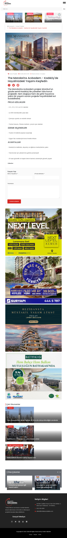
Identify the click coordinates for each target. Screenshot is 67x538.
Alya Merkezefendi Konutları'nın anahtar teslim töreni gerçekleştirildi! (19, 485)
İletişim (35, 534)
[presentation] (58, 472)
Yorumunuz (10, 183)
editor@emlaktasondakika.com (45, 511)
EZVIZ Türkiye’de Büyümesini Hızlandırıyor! (46, 486)
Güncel (10, 408)
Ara (64, 9)
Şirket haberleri (42, 476)
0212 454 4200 (40, 508)
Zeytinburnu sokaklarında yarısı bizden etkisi (23, 439)
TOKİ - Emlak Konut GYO (15, 445)
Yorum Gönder (14, 201)
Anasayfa (11, 26)
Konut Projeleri (20, 26)
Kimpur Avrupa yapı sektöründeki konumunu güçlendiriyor (52, 17)
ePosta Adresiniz (39, 173)
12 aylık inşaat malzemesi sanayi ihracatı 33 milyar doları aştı (13, 17)
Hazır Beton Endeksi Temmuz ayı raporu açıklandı (33, 18)
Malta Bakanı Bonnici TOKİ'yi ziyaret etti (21, 458)
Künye (30, 534)
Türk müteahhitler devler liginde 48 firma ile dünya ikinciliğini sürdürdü (32, 420)
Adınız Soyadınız (12, 173)
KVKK (39, 534)
